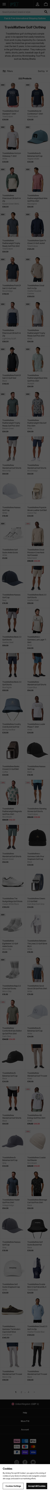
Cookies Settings (13, 1486)
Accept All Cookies (36, 1486)
